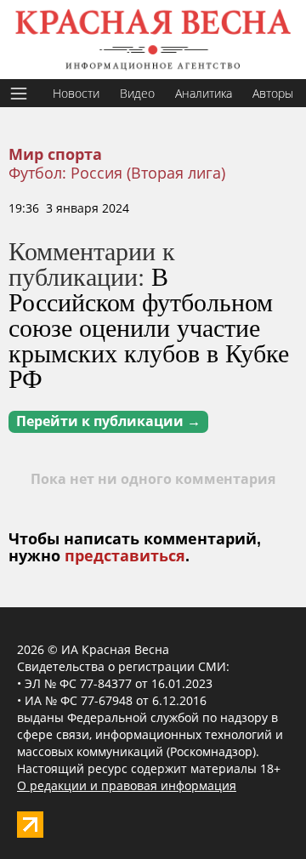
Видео (137, 93)
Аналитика (203, 93)
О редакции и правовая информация (126, 785)
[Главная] (153, 39)
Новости (76, 93)
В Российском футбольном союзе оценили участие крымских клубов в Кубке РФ (148, 327)
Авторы (272, 93)
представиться (125, 556)
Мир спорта (55, 154)
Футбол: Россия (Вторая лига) (116, 172)
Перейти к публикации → (108, 421)
